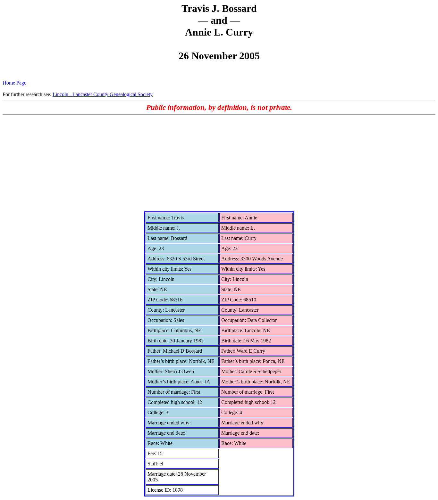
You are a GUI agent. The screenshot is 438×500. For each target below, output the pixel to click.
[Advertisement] (219, 163)
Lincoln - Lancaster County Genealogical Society (103, 94)
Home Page (14, 83)
